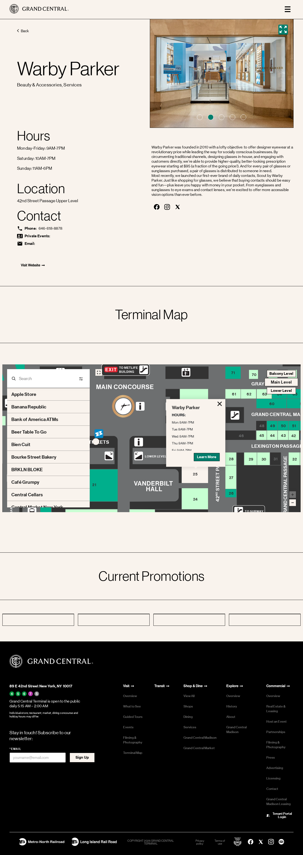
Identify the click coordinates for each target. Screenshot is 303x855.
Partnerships (275, 732)
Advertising (274, 768)
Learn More (207, 457)
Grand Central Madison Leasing (278, 801)
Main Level (281, 382)
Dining (188, 717)
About (230, 717)
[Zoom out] (292, 502)
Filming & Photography (132, 740)
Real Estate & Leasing (275, 708)
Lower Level (281, 390)
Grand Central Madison (200, 738)
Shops (188, 706)
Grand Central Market (199, 748)
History (231, 706)
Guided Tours (133, 717)
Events (128, 727)
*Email (15, 749)
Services (72, 85)
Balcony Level (281, 373)
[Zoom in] (292, 494)
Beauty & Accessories (39, 85)
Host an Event (276, 722)
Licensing (273, 778)
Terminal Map (132, 753)
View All (189, 696)
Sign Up (82, 757)
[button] (200, 117)
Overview (130, 696)
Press (270, 758)
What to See (132, 706)
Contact (272, 789)
